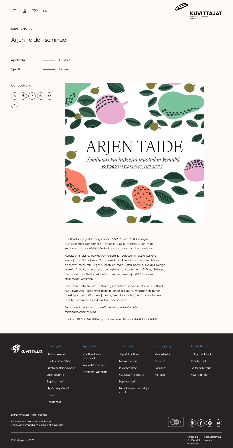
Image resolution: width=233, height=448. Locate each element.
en (45, 11)
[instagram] (192, 423)
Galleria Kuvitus (201, 368)
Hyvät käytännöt (58, 388)
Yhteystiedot (163, 354)
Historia (160, 374)
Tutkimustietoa (128, 361)
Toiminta (160, 361)
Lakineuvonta (55, 374)
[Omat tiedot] (24, 11)
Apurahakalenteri (94, 365)
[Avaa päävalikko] (14, 11)
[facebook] (201, 423)
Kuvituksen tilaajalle (131, 374)
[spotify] (209, 423)
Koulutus (52, 395)
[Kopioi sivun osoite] (14, 104)
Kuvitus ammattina (59, 361)
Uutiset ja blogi (201, 354)
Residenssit (54, 402)
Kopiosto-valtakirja (95, 372)
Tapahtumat (19, 29)
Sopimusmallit (55, 381)
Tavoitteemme (128, 368)
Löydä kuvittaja (129, 354)
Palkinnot (160, 368)
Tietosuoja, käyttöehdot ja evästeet (193, 440)
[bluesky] (218, 423)
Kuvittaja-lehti (199, 374)
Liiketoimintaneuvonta (61, 368)
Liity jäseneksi (56, 354)
